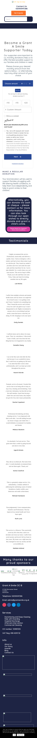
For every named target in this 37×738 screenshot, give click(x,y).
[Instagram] (4, 605)
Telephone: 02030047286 (12, 596)
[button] (18, 26)
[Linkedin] (18, 605)
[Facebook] (9, 605)
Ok (14, 735)
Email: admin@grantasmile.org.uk (15, 600)
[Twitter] (14, 605)
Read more (21, 735)
